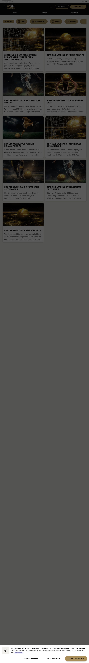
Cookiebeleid (18, 653)
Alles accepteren (76, 659)
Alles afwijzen (53, 659)
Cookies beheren (31, 659)
